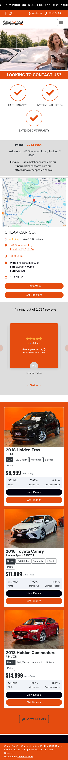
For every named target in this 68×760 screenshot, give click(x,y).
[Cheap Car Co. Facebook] (6, 13)
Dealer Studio (25, 757)
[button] (61, 22)
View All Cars (36, 719)
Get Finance (34, 499)
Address (37, 13)
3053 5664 (55, 13)
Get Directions (34, 295)
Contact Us (34, 286)
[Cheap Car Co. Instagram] (11, 13)
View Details (34, 492)
